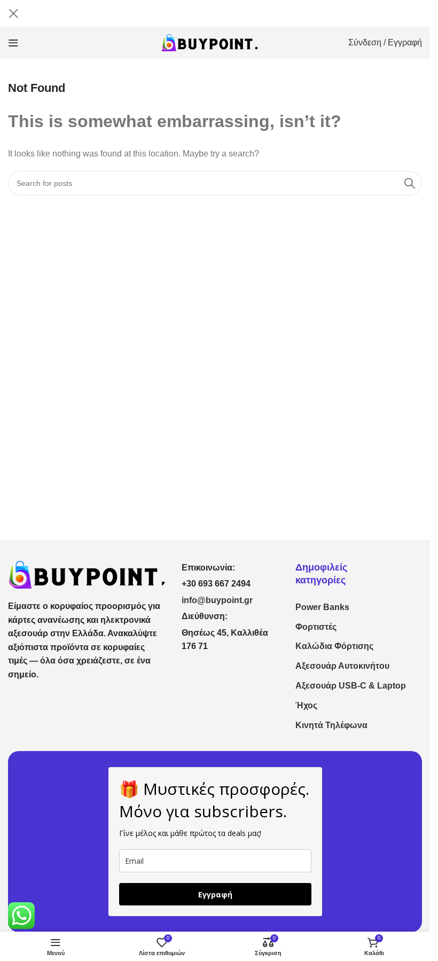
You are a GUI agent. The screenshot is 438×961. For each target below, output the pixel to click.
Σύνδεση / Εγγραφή (385, 42)
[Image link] (87, 574)
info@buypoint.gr (217, 600)
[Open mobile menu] (13, 42)
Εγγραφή (215, 894)
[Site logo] (210, 41)
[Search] (409, 183)
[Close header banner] (13, 13)
